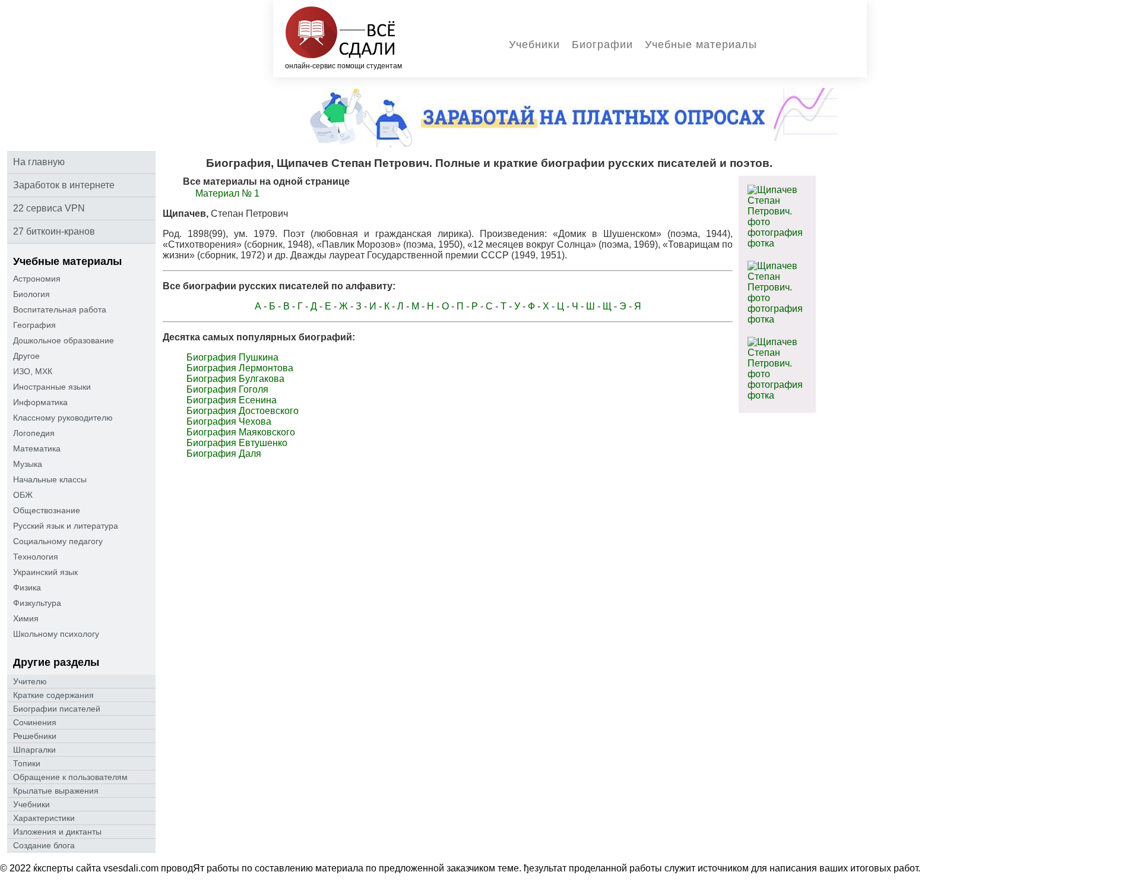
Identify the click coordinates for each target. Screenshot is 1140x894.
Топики (26, 763)
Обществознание (46, 510)
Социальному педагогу (58, 541)
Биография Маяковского (240, 432)
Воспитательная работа (59, 309)
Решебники (34, 736)
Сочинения (34, 722)
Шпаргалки (34, 749)
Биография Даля (223, 453)
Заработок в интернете (64, 185)
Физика (27, 587)
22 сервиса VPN (49, 208)
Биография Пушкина (232, 357)
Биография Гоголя (227, 389)
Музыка (27, 464)
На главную (39, 162)
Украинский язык (45, 572)
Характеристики (44, 818)
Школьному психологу (56, 634)
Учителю (30, 681)
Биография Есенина (231, 400)
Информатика (40, 402)
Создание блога (44, 845)
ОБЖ (23, 495)
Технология (35, 556)
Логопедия (34, 433)
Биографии (602, 44)
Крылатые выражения (56, 790)
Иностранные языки (52, 386)
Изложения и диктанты (57, 831)
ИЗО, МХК (32, 371)
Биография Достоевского (242, 411)
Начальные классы (50, 479)
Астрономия (37, 278)
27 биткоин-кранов (54, 231)
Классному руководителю (63, 417)
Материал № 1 (227, 193)
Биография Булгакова (235, 379)
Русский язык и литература (65, 525)
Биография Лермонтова (239, 368)
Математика (37, 448)
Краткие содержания (53, 695)
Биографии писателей (56, 708)
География (34, 325)
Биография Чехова (228, 421)
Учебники (534, 44)
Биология (31, 294)
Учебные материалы (701, 44)
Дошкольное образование (63, 340)
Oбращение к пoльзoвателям (70, 777)
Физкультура (37, 603)
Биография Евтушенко (236, 443)
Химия (26, 618)
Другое (26, 356)
